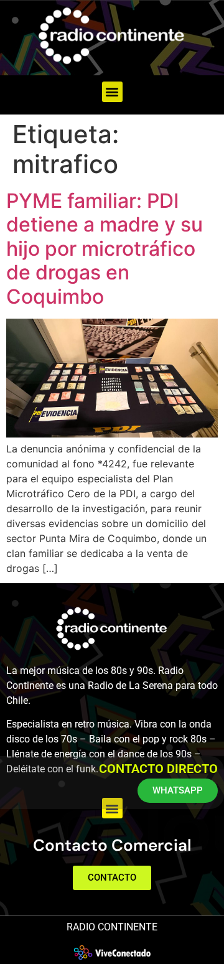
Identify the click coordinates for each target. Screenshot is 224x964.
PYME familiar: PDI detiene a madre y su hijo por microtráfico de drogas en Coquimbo (104, 249)
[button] (112, 92)
